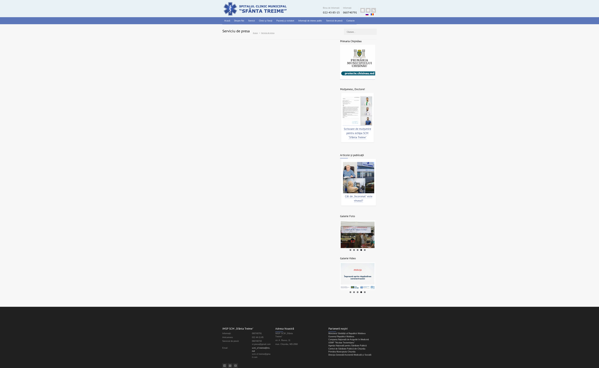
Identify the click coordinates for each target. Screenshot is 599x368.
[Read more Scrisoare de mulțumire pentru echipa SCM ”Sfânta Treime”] (357, 111)
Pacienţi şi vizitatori (285, 21)
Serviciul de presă (334, 21)
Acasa (255, 33)
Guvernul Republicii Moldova (341, 336)
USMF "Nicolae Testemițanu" (341, 342)
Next (379, 234)
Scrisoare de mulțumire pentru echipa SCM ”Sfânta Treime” (357, 133)
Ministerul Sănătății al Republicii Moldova (346, 333)
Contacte (350, 21)
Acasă (227, 21)
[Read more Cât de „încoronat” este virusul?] (358, 177)
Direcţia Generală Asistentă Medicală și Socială (349, 355)
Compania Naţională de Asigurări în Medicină (348, 339)
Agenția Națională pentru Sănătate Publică (347, 345)
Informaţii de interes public (310, 21)
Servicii (251, 21)
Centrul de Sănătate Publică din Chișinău (346, 349)
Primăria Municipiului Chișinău (342, 352)
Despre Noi (239, 21)
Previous (336, 234)
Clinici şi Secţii (265, 21)
